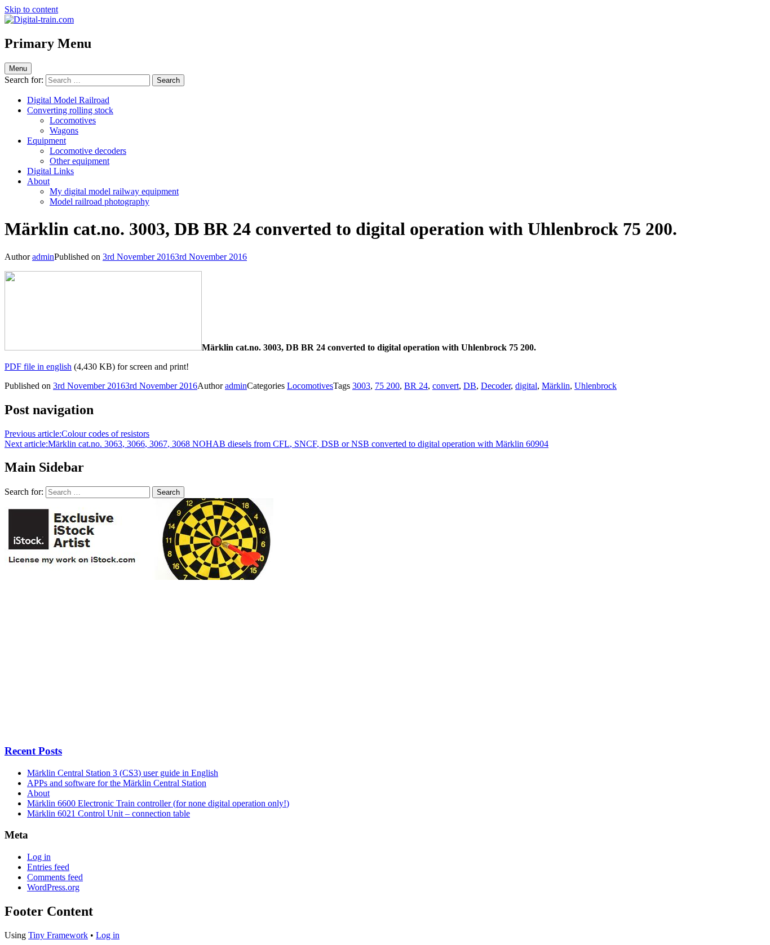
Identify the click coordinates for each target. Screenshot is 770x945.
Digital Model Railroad (68, 100)
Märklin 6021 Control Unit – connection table (108, 813)
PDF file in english (38, 366)
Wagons (64, 130)
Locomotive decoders (88, 151)
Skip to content (31, 9)
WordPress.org (53, 887)
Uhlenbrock (595, 386)
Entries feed (48, 867)
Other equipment (79, 161)
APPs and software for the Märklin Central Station (116, 783)
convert (445, 386)
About (38, 181)
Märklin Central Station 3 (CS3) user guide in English (122, 773)
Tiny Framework (58, 935)
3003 (361, 386)
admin (43, 256)
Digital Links (50, 171)
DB (469, 386)
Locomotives (73, 120)
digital (526, 386)
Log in (39, 857)
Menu (18, 68)
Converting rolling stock (70, 110)
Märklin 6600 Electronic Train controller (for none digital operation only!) (158, 803)
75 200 (387, 386)
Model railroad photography (99, 201)
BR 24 (416, 386)
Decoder (496, 386)
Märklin (556, 386)
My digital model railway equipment (114, 191)
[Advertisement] (89, 661)
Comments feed (55, 877)
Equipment (46, 140)
